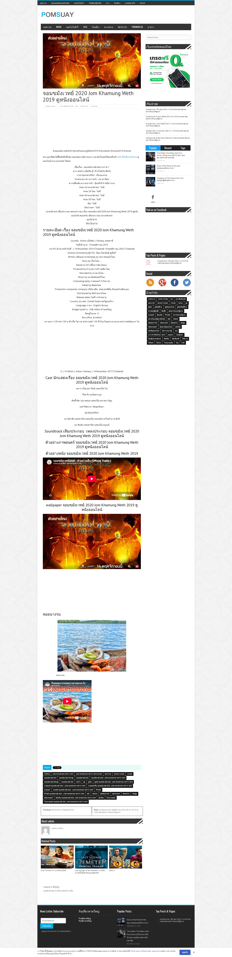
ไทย (177, 343)
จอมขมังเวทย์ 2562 (67, 782)
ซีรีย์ (85, 27)
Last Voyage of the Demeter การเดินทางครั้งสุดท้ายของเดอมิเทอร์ (90, 871)
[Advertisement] (142, 14)
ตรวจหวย (108, 27)
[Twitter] (186, 286)
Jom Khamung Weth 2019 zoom (89, 774)
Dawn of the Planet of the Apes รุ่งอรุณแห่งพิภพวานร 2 (168, 167)
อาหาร (151, 27)
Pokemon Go (137, 27)
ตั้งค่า (70, 953)
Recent (168, 148)
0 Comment (94, 106)
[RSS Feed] (150, 286)
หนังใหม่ (101, 798)
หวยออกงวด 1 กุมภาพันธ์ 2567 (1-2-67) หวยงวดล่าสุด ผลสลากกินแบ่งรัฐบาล (167, 124)
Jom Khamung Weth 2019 (63, 774)
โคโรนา (158, 343)
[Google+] (162, 286)
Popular (153, 148)
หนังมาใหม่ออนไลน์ (166, 327)
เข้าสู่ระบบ (53, 891)
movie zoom (119, 774)
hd (172, 299)
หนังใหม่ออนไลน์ (153, 331)
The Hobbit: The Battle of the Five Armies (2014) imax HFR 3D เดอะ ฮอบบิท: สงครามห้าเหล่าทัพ (171, 155)
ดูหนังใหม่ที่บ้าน (182, 307)
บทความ (43, 3)
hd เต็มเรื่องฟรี (181, 299)
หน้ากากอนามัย (167, 331)
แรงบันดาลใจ (130, 3)
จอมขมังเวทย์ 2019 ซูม (66, 778)
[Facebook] (174, 286)
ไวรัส (183, 343)
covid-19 (151, 299)
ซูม (84, 782)
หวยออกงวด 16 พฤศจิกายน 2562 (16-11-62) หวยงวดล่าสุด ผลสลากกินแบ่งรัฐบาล (116, 811)
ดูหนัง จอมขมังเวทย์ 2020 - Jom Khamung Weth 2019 (114, 782)
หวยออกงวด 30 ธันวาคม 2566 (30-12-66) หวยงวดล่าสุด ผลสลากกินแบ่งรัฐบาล (168, 139)
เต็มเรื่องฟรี (175, 339)
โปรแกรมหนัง (110, 798)
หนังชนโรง (126, 794)
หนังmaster (104, 794)
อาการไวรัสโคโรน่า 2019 (156, 335)
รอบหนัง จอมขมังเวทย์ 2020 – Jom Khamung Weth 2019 (73, 790)
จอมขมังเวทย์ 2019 (50, 778)
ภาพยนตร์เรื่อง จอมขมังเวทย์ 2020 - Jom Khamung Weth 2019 (110, 786)
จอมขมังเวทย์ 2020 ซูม (51, 782)
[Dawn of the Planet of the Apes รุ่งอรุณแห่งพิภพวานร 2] (150, 169)
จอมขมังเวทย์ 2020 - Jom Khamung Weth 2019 (108, 778)
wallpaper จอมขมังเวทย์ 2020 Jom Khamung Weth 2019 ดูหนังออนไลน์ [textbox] (92, 507)
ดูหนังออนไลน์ (169, 307)
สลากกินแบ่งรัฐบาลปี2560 (156, 319)
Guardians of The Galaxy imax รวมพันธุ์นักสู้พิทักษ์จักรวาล (170, 179)
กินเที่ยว (117, 3)
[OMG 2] (125, 857)
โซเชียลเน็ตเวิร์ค (95, 3)
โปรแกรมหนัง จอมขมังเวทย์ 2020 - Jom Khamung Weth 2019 (65, 802)
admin (53, 106)
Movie (142, 3)
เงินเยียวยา (179, 335)
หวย (176, 331)
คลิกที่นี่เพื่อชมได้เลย (127, 156)
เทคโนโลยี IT (79, 3)
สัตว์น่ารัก (122, 27)
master (108, 774)
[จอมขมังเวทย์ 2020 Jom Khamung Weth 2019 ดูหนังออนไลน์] (92, 60)
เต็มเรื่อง (166, 339)
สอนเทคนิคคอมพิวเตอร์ (60, 3)
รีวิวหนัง (98, 790)
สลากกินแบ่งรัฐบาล (179, 315)
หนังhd (94, 794)
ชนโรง (78, 782)
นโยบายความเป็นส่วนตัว (141, 951)
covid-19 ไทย (163, 299)
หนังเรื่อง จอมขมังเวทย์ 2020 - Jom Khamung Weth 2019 (76, 798)
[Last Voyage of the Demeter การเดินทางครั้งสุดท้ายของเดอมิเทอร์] (91, 857)
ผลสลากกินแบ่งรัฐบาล (176, 311)
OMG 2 (112, 870)
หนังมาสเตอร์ (48, 798)
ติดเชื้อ (164, 311)
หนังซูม (134, 794)
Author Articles (57, 828)
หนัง (88, 794)
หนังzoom (116, 794)
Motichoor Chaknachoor (58, 810)
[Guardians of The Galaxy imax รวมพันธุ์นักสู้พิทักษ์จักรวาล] (150, 181)
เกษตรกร (170, 335)
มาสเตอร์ (47, 790)
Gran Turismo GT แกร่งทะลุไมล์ (53, 870)
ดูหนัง (90, 782)
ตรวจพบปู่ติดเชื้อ (153, 311)
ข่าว (107, 3)
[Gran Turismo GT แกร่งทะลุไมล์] (57, 857)
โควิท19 (150, 343)
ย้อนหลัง (159, 315)
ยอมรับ (185, 952)
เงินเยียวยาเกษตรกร (154, 339)
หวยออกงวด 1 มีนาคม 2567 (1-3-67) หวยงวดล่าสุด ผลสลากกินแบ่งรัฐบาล (166, 110)
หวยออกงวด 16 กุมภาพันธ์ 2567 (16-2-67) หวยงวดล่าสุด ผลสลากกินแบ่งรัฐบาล (167, 117)
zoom (129, 774)
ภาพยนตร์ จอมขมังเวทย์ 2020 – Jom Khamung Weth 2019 (64, 786)
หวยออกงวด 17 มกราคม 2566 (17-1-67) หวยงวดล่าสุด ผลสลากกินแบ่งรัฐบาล (167, 132)
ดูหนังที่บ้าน (158, 307)
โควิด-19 (185, 339)
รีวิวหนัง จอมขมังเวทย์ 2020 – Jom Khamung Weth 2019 (64, 794)
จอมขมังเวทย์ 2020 (82, 778)
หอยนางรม (60, 675)
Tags (183, 148)
